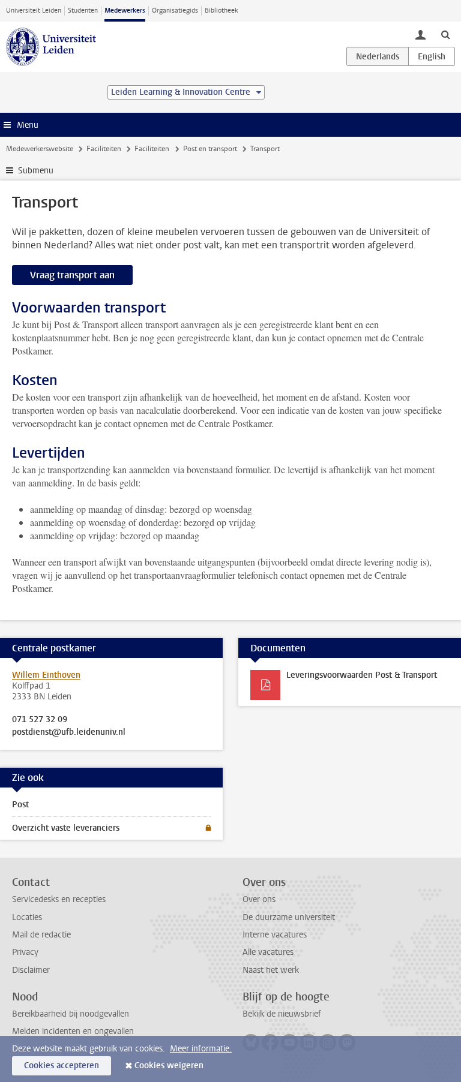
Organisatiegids (175, 10)
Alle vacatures (268, 952)
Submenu (35, 170)
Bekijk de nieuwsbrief (282, 1014)
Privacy (25, 952)
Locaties (27, 917)
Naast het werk (271, 970)
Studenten (83, 10)
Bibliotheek (221, 10)
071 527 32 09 (39, 719)
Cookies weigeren (168, 1065)
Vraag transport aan (72, 275)
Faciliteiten (103, 149)
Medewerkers (124, 10)
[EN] (431, 56)
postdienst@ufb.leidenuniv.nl (68, 732)
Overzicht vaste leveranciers (65, 828)
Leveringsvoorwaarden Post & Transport (361, 675)
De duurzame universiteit (289, 917)
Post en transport (210, 149)
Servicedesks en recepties (59, 899)
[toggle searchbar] (445, 34)
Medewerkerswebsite (39, 149)
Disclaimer (31, 970)
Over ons (259, 899)
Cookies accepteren (61, 1065)
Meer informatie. (201, 1048)
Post (20, 804)
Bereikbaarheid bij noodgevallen (70, 1014)
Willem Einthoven (46, 675)
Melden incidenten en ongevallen (73, 1031)
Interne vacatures (275, 934)
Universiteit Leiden (33, 10)
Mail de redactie (41, 934)
